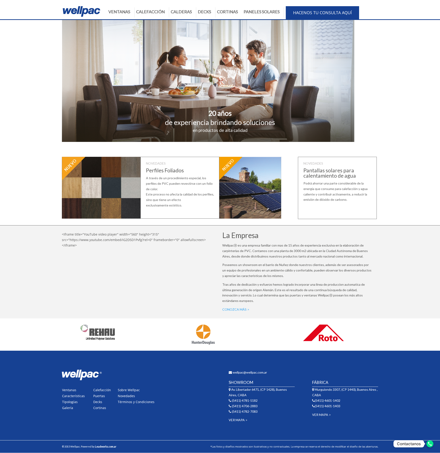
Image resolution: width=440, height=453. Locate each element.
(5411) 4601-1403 (327, 406)
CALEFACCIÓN (150, 11)
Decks (97, 402)
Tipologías (70, 402)
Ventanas (69, 390)
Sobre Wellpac (129, 390)
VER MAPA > (238, 420)
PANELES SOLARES (262, 11)
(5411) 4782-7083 (244, 411)
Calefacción (102, 390)
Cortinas (99, 408)
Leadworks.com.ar (105, 446)
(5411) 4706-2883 (244, 406)
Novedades (126, 396)
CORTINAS (227, 11)
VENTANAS (119, 11)
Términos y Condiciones (136, 402)
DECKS (204, 11)
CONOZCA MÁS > (235, 309)
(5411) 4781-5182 (244, 400)
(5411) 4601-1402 (327, 400)
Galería (67, 408)
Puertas (99, 396)
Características (73, 396)
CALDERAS (181, 11)
